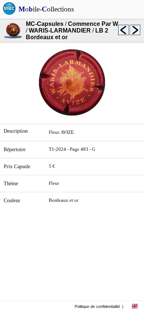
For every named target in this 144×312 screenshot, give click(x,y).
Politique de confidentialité (97, 306)
